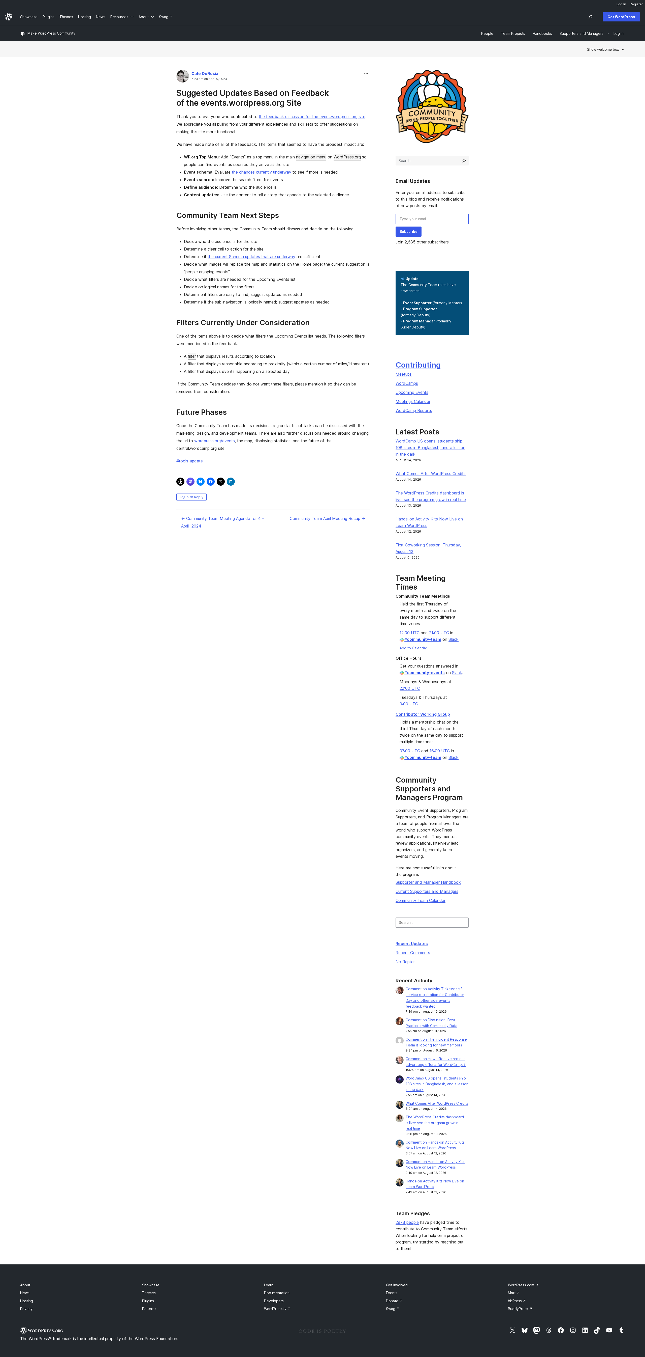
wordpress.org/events (214, 440)
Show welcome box (603, 49)
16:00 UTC (440, 750)
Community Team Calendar (420, 900)
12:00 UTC (410, 632)
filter (192, 356)
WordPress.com (523, 1285)
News (24, 1293)
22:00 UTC (410, 688)
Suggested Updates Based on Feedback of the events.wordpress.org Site (252, 97)
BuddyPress (520, 1309)
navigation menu (311, 156)
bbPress (517, 1301)
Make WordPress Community (51, 33)
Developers (274, 1301)
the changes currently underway (261, 172)
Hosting (26, 1301)
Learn (268, 1285)
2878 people (407, 1222)
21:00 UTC (439, 632)
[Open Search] (591, 17)
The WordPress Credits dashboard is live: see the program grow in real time (435, 1123)
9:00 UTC (409, 703)
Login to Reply (191, 496)
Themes (149, 1293)
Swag (393, 1309)
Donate (394, 1301)
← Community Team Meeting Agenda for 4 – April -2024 (222, 522)
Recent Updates (412, 943)
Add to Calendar (413, 648)
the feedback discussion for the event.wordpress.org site (312, 116)
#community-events (424, 672)
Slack (453, 639)
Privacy (26, 1309)
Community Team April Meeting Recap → (327, 518)
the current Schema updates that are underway (251, 256)
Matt (514, 1293)
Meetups (404, 374)
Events (391, 1293)
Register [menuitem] (636, 4)
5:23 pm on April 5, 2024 (209, 79)
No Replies (405, 961)
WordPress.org (347, 156)
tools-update (189, 460)
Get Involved (397, 1285)
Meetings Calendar (413, 401)
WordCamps (407, 383)
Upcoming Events (412, 392)
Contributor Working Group (423, 714)
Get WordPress (621, 17)
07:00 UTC (410, 750)
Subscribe (408, 231)
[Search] (464, 160)
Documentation (276, 1293)
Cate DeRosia (204, 73)
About (25, 1285)
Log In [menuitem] (621, 4)
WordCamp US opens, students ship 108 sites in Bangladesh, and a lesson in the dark (430, 447)
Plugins (148, 1301)
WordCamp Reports (414, 410)
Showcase (150, 1285)
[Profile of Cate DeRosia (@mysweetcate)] (182, 77)
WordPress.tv (277, 1309)
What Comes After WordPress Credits (431, 473)
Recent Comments (413, 952)
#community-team (422, 639)
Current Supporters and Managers (427, 891)
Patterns (149, 1309)
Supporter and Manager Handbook (428, 882)
